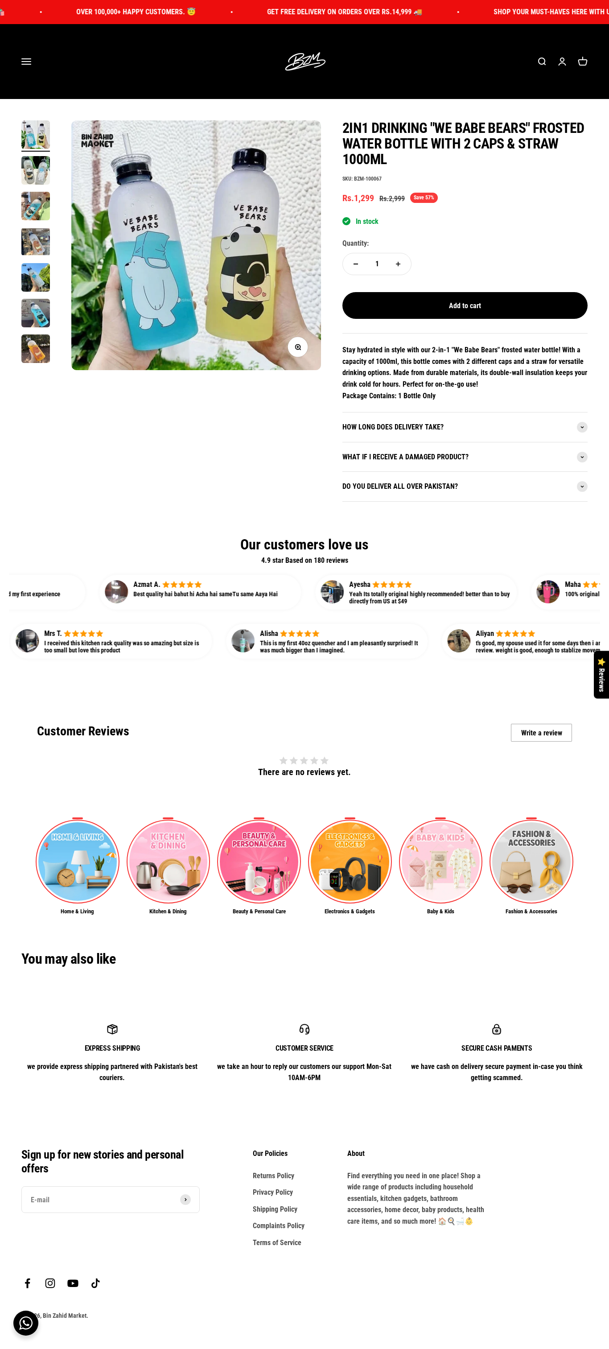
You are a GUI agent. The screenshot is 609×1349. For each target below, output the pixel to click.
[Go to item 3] (35, 207)
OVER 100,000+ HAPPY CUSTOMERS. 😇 (93, 12)
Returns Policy (273, 1176)
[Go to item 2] (35, 171)
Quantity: (355, 243)
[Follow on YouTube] (73, 1283)
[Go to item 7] (35, 350)
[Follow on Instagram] (50, 1283)
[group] (77, 866)
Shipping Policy (275, 1209)
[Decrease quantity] (356, 264)
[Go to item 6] (35, 314)
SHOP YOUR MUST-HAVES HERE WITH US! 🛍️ (517, 12)
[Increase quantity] (398, 264)
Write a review (541, 733)
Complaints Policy (278, 1225)
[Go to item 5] (35, 278)
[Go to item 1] (35, 136)
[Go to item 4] (35, 243)
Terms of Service (277, 1242)
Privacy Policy (273, 1192)
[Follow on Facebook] (27, 1283)
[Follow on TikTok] (96, 1283)
